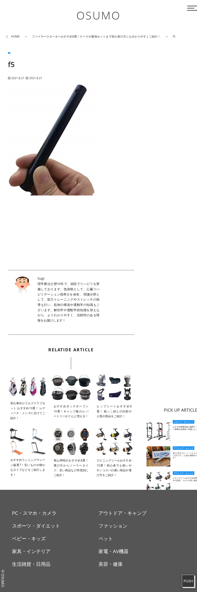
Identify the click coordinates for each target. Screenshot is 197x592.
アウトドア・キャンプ (122, 513)
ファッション (112, 526)
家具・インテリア (31, 551)
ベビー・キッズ (29, 538)
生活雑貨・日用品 (31, 564)
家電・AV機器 (113, 551)
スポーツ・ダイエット (36, 526)
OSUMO (98, 15)
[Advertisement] (71, 236)
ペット (105, 538)
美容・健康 (110, 564)
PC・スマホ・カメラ (34, 513)
